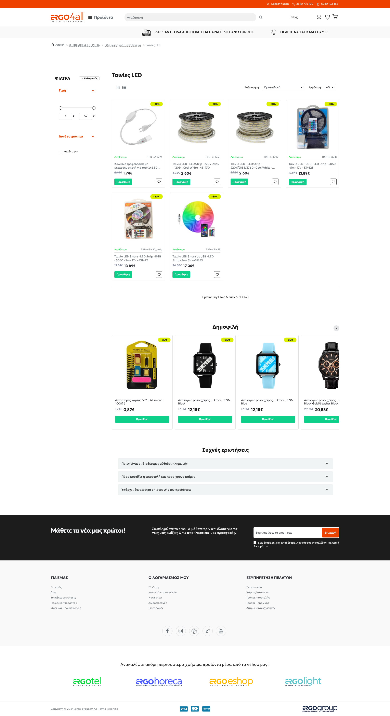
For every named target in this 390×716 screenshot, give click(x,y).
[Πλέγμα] (118, 87)
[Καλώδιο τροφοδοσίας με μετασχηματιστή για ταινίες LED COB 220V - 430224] (138, 126)
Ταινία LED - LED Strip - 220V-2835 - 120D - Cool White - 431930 (195, 165)
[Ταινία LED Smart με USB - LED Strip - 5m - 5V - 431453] (196, 219)
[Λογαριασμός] (319, 17)
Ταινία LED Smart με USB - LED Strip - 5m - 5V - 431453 (193, 258)
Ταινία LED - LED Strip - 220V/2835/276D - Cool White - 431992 (251, 166)
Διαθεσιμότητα (71, 136)
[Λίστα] (124, 87)
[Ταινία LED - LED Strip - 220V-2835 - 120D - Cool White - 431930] (196, 126)
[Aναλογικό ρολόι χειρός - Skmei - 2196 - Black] (205, 365)
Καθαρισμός (91, 78)
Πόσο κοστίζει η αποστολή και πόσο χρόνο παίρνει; (159, 476)
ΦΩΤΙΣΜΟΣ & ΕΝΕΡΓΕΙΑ (84, 45)
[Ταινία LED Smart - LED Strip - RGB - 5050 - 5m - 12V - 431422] (138, 219)
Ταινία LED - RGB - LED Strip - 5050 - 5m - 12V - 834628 (312, 165)
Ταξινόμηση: (252, 87)
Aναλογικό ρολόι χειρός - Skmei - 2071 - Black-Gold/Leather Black (330, 401)
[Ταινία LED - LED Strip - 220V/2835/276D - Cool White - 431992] (254, 126)
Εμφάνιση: (315, 87)
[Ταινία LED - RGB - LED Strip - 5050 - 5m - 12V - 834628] (312, 126)
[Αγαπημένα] (327, 17)
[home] (57, 44)
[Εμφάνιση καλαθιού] (335, 17)
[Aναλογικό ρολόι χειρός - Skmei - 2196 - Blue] (268, 365)
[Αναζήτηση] (260, 17)
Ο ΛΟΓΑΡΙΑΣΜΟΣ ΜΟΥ (168, 578)
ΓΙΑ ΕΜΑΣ (59, 578)
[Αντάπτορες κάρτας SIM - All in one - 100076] (142, 365)
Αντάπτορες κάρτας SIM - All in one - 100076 (139, 401)
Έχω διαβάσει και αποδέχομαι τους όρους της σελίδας (296, 544)
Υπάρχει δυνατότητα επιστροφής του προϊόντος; (156, 490)
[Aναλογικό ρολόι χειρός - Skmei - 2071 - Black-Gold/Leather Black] (331, 365)
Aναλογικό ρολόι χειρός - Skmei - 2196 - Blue (268, 401)
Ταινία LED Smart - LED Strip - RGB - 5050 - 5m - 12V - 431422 (137, 258)
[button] (123, 182)
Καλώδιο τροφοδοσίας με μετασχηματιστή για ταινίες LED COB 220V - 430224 (135, 166)
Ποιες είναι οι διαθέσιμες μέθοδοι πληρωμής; (154, 463)
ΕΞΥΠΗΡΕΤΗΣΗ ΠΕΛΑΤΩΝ (269, 578)
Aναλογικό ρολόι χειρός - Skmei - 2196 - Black (205, 401)
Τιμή (62, 90)
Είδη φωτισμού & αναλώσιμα (123, 45)
